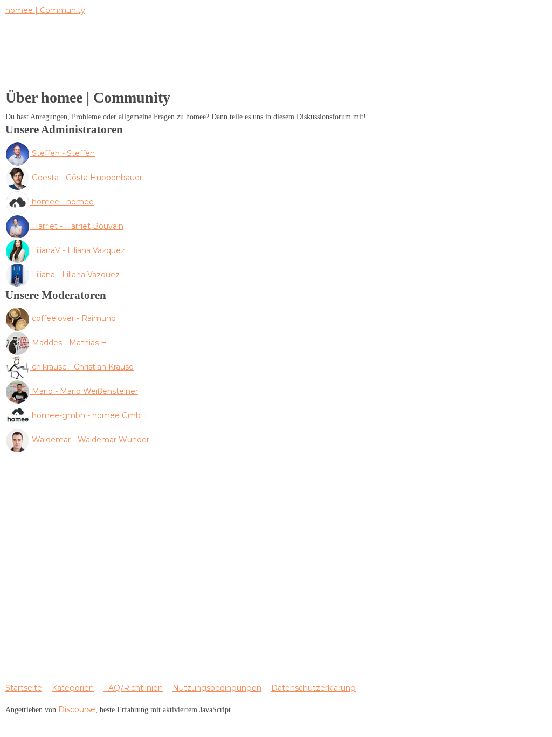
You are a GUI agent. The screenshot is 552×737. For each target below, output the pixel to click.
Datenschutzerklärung (313, 688)
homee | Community (45, 10)
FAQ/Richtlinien (133, 688)
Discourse (76, 709)
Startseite (23, 688)
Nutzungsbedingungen (216, 688)
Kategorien (73, 688)
